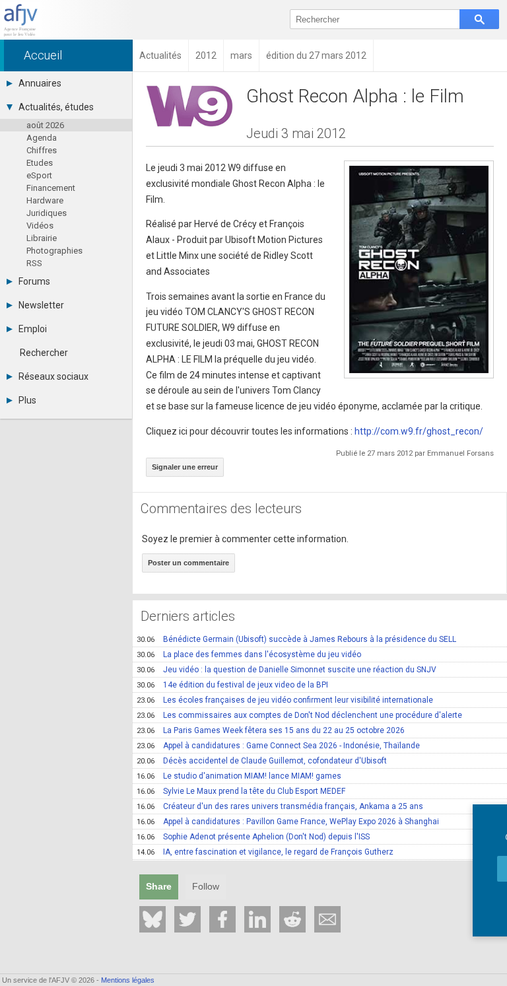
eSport (39, 175)
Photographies (54, 251)
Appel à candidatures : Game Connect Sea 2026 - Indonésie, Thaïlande (278, 745)
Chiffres (41, 150)
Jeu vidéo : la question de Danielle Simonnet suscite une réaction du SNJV (286, 669)
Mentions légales (127, 980)
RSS (34, 263)
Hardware (44, 200)
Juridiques (46, 213)
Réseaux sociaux (53, 376)
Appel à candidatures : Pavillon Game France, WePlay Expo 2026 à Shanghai (288, 821)
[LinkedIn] (257, 919)
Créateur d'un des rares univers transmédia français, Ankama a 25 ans (280, 806)
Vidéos (39, 225)
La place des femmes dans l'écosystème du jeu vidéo (249, 654)
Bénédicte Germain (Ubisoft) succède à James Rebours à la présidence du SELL (296, 639)
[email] (327, 919)
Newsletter (41, 305)
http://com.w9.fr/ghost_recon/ (419, 431)
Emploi (32, 329)
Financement (50, 188)
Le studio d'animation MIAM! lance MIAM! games (239, 776)
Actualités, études (56, 107)
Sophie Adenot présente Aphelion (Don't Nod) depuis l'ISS (253, 836)
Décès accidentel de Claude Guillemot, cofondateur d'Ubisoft (262, 760)
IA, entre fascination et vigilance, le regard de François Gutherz (265, 852)
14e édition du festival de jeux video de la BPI (232, 684)
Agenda (41, 138)
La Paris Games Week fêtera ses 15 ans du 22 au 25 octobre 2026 (271, 730)
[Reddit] (292, 919)
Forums (34, 281)
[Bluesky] (152, 919)
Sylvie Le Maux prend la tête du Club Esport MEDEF (241, 791)
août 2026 (45, 125)
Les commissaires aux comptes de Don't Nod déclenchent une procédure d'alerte (299, 715)
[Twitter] (187, 919)
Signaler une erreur (185, 467)
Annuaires (39, 83)
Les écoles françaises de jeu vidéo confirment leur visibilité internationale (285, 700)
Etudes (39, 163)
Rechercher (44, 352)
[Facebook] (222, 919)
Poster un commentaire (188, 563)
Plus (27, 400)
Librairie (41, 238)
